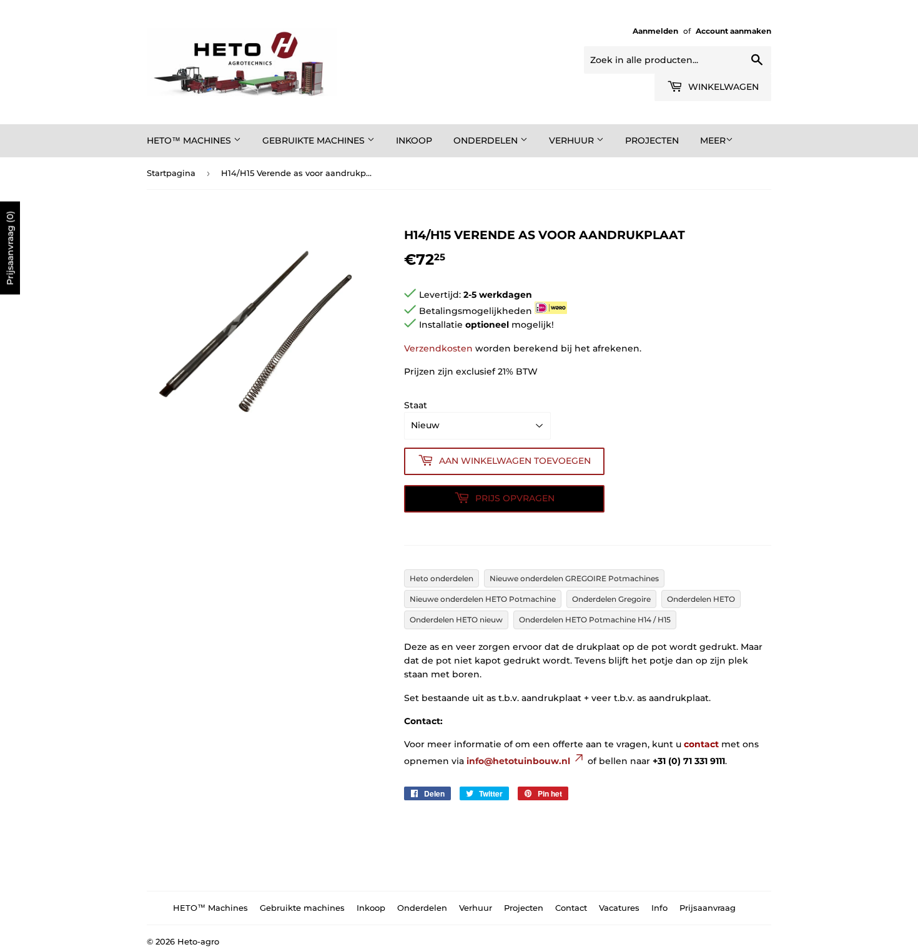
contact (701, 744)
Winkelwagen (722, 86)
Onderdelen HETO (701, 599)
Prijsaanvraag (707, 908)
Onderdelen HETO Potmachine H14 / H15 (595, 619)
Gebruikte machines (314, 140)
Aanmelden (655, 31)
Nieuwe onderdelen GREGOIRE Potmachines (574, 578)
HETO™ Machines (190, 140)
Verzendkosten (438, 348)
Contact (571, 908)
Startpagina (171, 173)
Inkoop (414, 140)
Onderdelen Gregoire (611, 599)
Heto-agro (198, 941)
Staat (415, 405)
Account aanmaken (733, 31)
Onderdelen (486, 140)
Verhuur (572, 140)
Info (659, 908)
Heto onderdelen (441, 578)
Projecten (652, 140)
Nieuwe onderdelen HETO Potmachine (483, 599)
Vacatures (619, 908)
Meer (713, 140)
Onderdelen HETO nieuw (456, 619)
